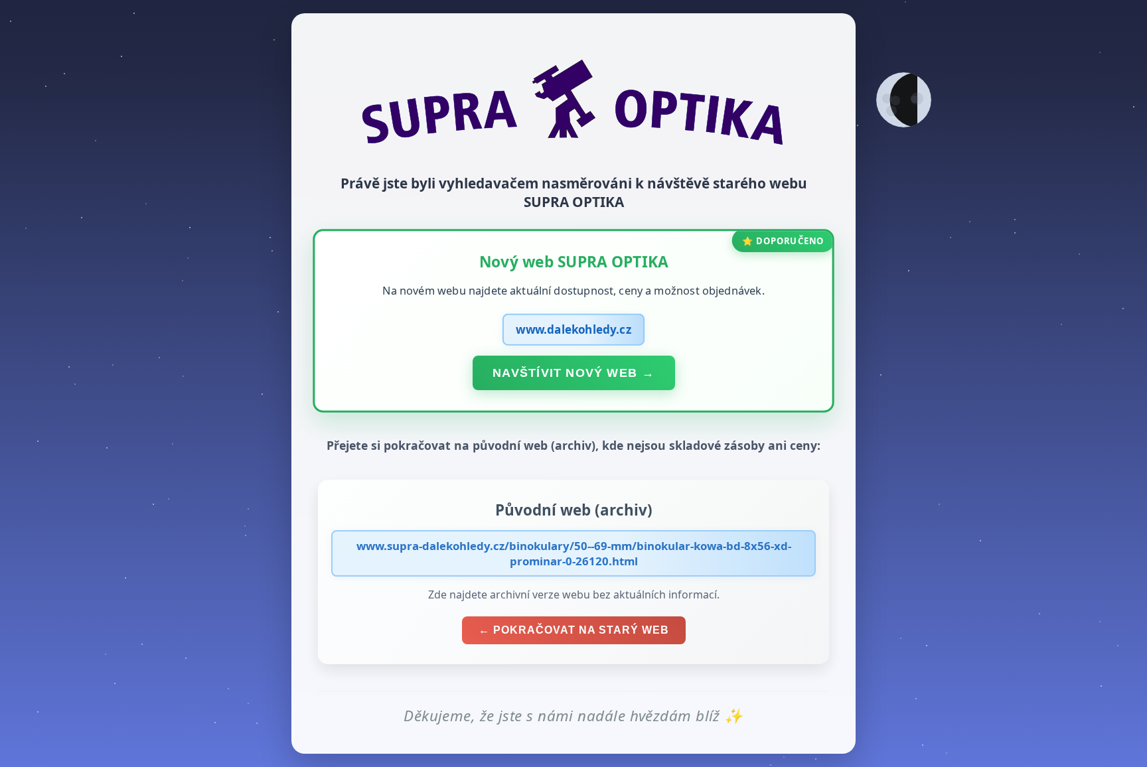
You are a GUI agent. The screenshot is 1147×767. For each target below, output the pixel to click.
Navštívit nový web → (573, 372)
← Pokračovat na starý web (574, 630)
